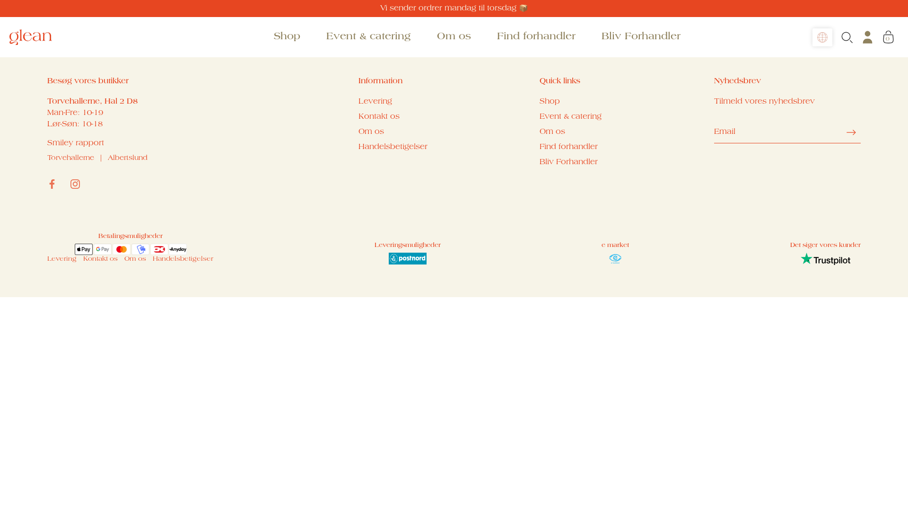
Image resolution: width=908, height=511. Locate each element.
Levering (375, 102)
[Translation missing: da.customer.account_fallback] (867, 37)
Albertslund (128, 158)
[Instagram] (75, 184)
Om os (454, 37)
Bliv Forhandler (641, 37)
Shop (287, 37)
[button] (822, 37)
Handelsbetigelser (393, 147)
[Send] (851, 132)
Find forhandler (536, 37)
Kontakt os (379, 117)
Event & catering (368, 37)
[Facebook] (52, 184)
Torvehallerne (70, 158)
